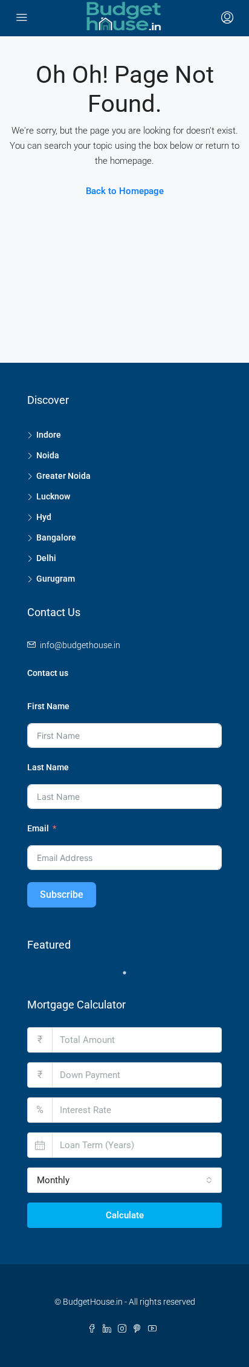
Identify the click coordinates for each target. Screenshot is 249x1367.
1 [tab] (130, 978)
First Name (48, 706)
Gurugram (55, 578)
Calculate (125, 1215)
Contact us (47, 673)
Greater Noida (63, 476)
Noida (47, 455)
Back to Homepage (125, 191)
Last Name (48, 767)
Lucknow (53, 496)
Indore (48, 435)
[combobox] (124, 1180)
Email (38, 828)
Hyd (43, 517)
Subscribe (61, 894)
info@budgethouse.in (80, 645)
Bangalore (56, 537)
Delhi (46, 558)
